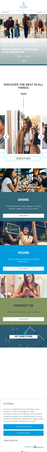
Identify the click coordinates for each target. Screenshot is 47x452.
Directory (23, 158)
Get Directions (23, 337)
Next (41, 137)
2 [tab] (24, 61)
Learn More (23, 216)
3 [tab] (26, 61)
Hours (39, 12)
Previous (6, 137)
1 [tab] (21, 61)
